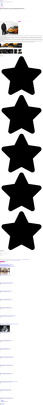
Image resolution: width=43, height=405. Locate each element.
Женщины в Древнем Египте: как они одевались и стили (5, 373)
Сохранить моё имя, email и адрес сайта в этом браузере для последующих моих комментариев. (10, 260)
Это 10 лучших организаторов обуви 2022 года (4, 348)
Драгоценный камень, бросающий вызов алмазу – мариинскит (6, 264)
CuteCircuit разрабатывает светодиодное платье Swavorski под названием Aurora (8, 315)
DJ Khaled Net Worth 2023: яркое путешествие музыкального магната (7, 265)
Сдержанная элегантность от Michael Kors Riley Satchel (5, 307)
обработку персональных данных (16, 259)
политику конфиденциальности (26, 259)
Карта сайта (2, 400)
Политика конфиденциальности (4, 401)
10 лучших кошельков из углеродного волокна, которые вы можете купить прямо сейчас (9, 381)
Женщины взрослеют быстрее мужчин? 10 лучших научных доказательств (7, 266)
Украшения (2, 4)
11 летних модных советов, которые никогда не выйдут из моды (6, 340)
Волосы (2, 5)
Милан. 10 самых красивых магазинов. (4, 274)
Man (1, 3)
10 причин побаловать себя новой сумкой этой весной (5, 389)
